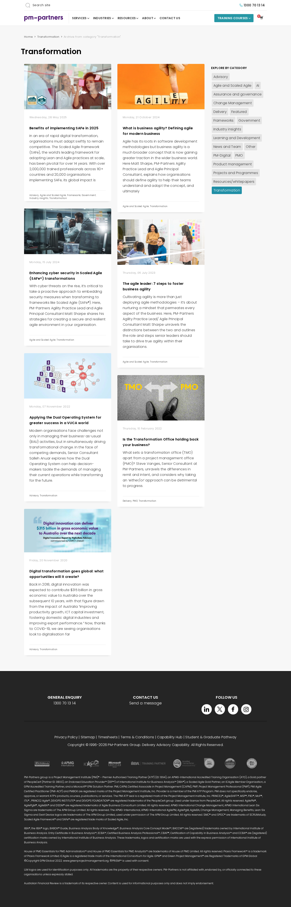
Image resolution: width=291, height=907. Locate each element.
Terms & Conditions (137, 737)
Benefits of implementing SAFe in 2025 (63, 128)
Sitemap (88, 737)
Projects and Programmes (235, 172)
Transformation (58, 198)
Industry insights (38, 198)
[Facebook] (233, 709)
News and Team (227, 146)
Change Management (232, 103)
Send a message (145, 703)
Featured (239, 111)
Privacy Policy (66, 737)
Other (251, 146)
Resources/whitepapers (234, 181)
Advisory (34, 195)
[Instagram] (246, 709)
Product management (232, 164)
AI (257, 85)
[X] (220, 709)
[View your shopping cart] (262, 18)
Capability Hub (169, 737)
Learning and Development (236, 137)
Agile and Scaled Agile (53, 195)
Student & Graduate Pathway (210, 737)
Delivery (127, 500)
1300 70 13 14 (254, 5)
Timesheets (108, 737)
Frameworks (74, 195)
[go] (28, 5)
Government (89, 195)
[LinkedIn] (207, 709)
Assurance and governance (237, 94)
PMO (135, 500)
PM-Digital (222, 155)
